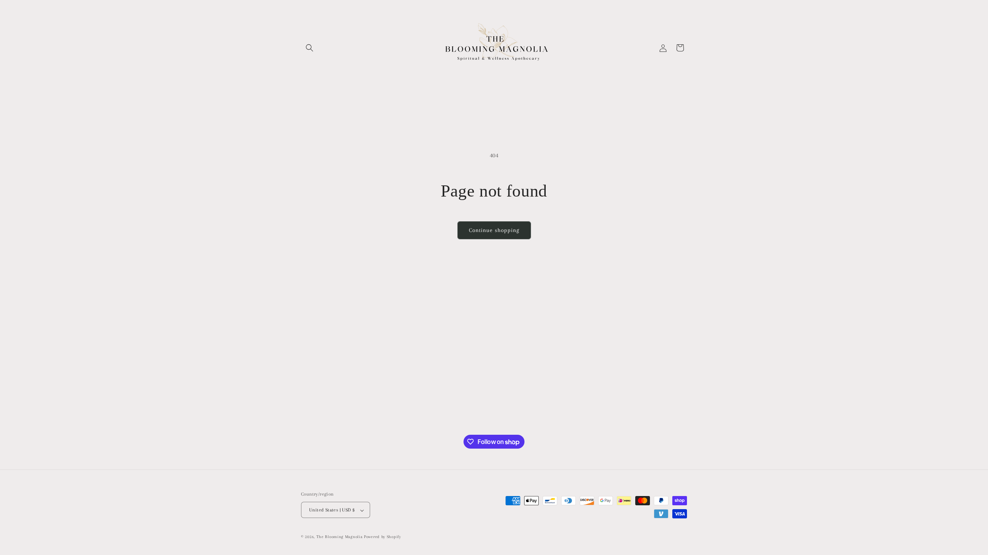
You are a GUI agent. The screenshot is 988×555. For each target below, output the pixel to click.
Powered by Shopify (382, 537)
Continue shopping (494, 230)
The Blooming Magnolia (340, 537)
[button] (309, 47)
